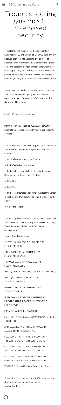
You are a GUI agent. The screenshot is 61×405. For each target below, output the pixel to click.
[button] (4, 4)
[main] (30, 24)
